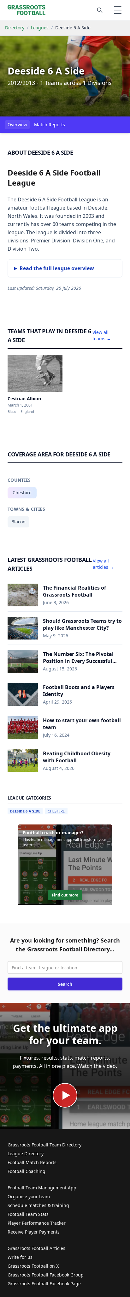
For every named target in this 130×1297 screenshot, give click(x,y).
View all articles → (103, 564)
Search (65, 984)
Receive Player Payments (34, 1232)
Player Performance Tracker (37, 1223)
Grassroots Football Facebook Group (46, 1275)
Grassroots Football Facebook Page (44, 1284)
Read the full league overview (57, 268)
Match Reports (49, 125)
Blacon (18, 522)
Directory (14, 28)
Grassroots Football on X (33, 1266)
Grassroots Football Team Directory (44, 1145)
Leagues (40, 28)
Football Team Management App (42, 1188)
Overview (17, 125)
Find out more (65, 895)
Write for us (20, 1257)
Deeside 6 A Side (25, 811)
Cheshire (22, 493)
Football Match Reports (32, 1162)
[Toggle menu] (117, 10)
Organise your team (29, 1196)
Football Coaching (26, 1171)
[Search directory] (99, 10)
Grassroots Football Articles (36, 1248)
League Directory (26, 1154)
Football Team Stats (28, 1214)
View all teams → (101, 335)
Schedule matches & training (38, 1205)
